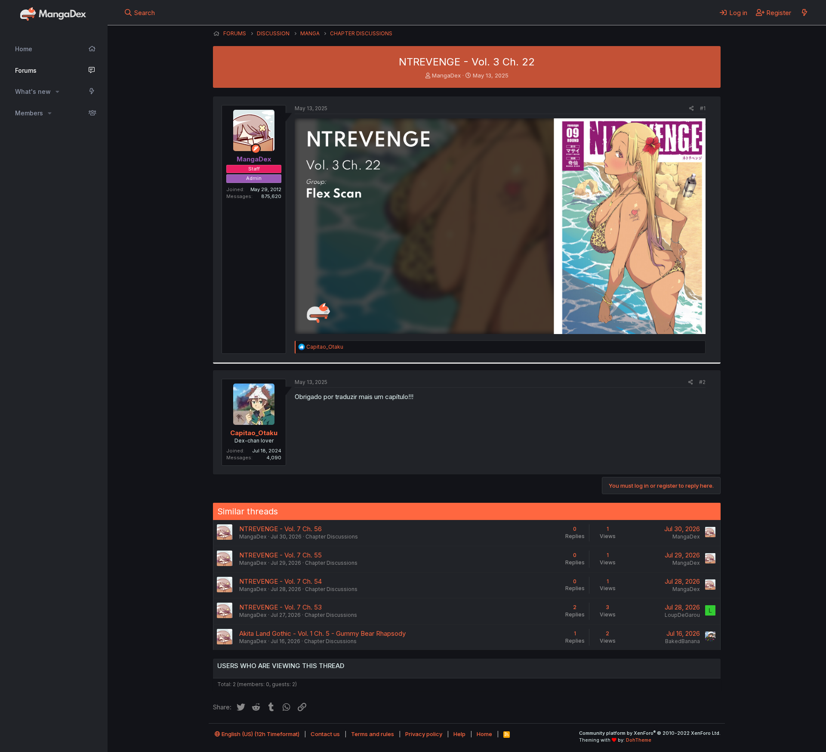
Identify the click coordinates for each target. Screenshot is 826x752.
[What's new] (804, 12)
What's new (33, 91)
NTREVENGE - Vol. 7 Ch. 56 (280, 529)
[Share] (691, 109)
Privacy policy (423, 733)
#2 (702, 382)
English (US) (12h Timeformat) (259, 733)
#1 (703, 108)
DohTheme (638, 740)
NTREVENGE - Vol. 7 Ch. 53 (280, 607)
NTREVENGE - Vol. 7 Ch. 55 (280, 555)
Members (29, 113)
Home (23, 49)
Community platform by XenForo (650, 733)
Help (459, 733)
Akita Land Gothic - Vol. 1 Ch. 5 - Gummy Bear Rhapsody (322, 633)
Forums (26, 70)
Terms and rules (372, 733)
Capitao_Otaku (253, 433)
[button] (57, 91)
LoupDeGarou (682, 615)
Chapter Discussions (331, 536)
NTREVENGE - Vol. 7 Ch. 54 (280, 581)
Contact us (325, 733)
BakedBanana (682, 641)
